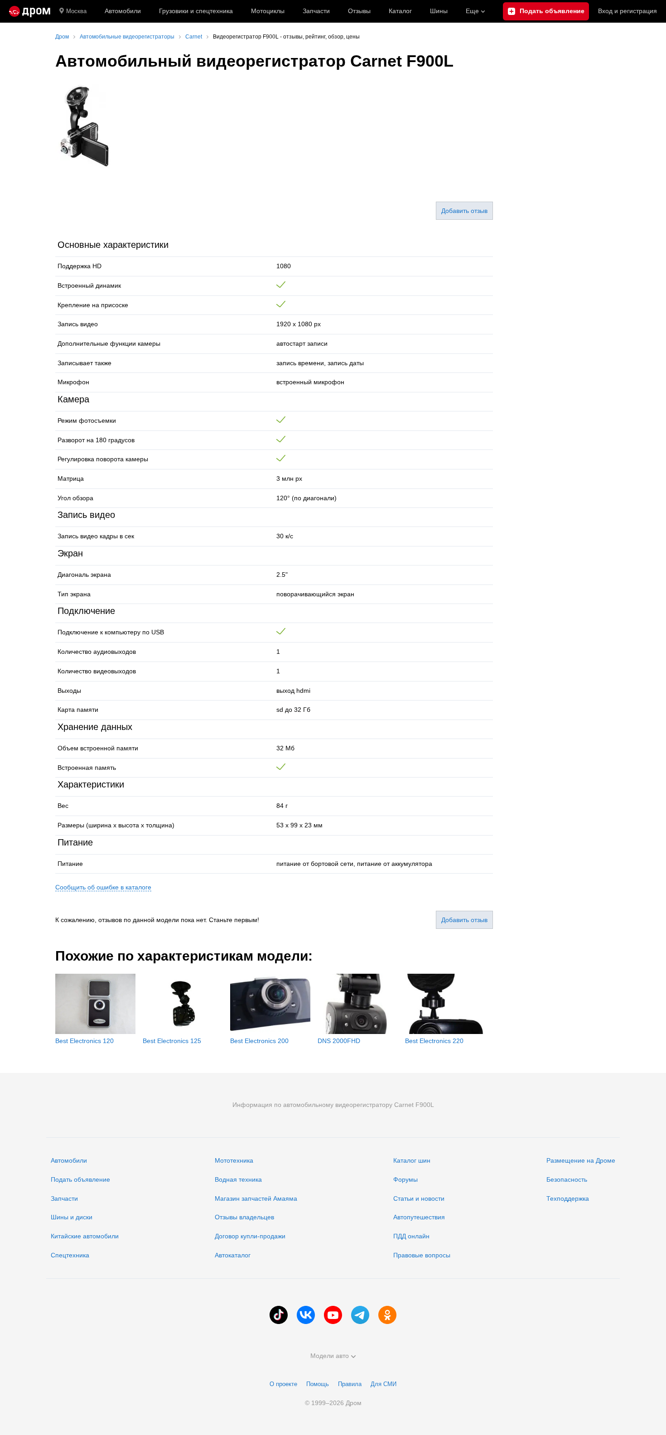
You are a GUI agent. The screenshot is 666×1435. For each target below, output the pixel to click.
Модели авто (329, 1355)
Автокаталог (233, 1255)
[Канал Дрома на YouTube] (333, 1315)
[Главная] (29, 11)
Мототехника (234, 1160)
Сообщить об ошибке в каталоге (103, 887)
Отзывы (359, 10)
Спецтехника (70, 1255)
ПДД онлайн (411, 1236)
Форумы (405, 1179)
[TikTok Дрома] (279, 1315)
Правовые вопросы (421, 1255)
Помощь (317, 1384)
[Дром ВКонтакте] (306, 1315)
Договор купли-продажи (250, 1236)
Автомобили (123, 10)
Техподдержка (567, 1198)
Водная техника (238, 1179)
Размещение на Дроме (580, 1160)
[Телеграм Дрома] (360, 1315)
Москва (76, 11)
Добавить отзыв (464, 210)
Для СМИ (383, 1384)
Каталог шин (411, 1160)
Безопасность (566, 1179)
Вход (627, 10)
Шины (439, 10)
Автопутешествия (419, 1217)
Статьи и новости (418, 1198)
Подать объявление (80, 1179)
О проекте (283, 1384)
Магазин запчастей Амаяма (256, 1198)
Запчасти (316, 10)
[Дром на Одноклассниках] (387, 1315)
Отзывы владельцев (244, 1217)
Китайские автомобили (85, 1236)
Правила (350, 1384)
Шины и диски (71, 1217)
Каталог (400, 10)
